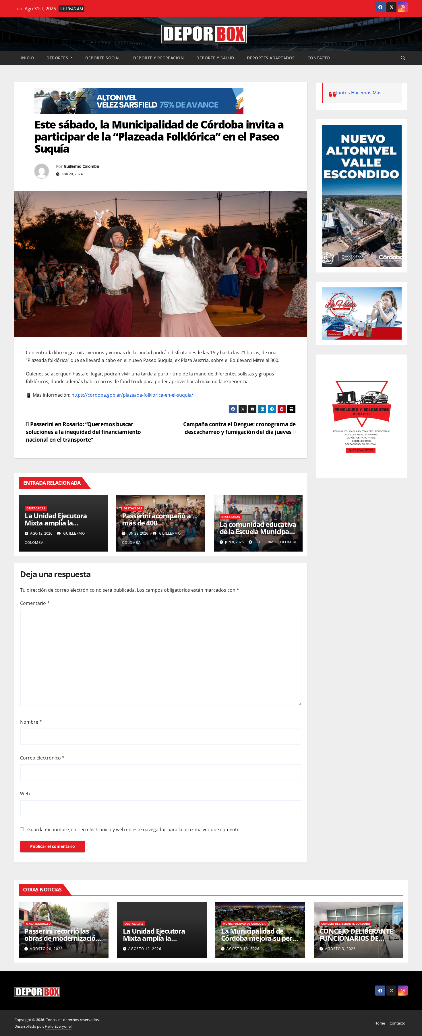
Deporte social (103, 58)
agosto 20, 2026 (46, 948)
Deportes (58, 58)
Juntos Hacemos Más (359, 92)
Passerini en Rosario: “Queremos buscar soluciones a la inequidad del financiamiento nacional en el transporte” (83, 431)
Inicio (27, 58)
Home (379, 1023)
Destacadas (35, 508)
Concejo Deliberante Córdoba (345, 924)
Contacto (318, 58)
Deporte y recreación (158, 58)
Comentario (35, 603)
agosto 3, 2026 (340, 948)
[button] (403, 58)
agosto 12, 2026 (144, 948)
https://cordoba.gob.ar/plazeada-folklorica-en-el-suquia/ (132, 395)
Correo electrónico (42, 758)
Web (25, 793)
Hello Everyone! (58, 1026)
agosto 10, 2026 (243, 948)
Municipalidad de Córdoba (244, 924)
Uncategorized (38, 924)
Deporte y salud (215, 58)
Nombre (31, 722)
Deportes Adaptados (271, 58)
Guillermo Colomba (81, 166)
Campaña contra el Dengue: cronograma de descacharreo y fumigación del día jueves (239, 428)
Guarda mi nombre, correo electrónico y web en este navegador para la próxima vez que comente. (134, 829)
